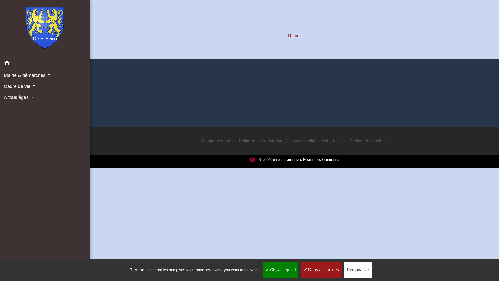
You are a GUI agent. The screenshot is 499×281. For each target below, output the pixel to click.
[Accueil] (45, 29)
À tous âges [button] (17, 97)
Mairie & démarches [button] (25, 75)
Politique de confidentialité (263, 141)
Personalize (358, 269)
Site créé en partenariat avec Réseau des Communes (298, 160)
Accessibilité (305, 141)
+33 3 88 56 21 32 (294, 98)
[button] (45, 64)
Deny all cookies (323, 269)
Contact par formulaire (294, 106)
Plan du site (333, 141)
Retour (294, 36)
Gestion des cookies (368, 141)
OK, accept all (282, 269)
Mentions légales (217, 141)
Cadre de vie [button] (18, 86)
